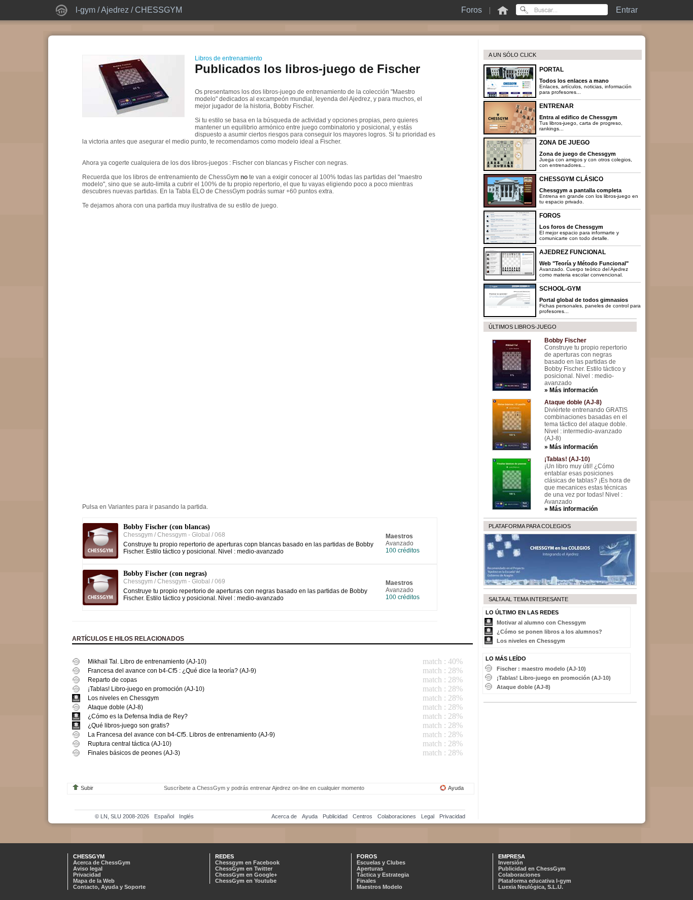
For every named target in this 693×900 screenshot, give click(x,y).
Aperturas (370, 869)
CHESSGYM (158, 10)
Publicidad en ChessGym (532, 869)
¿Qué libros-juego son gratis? (128, 725)
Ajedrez (115, 10)
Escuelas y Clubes (381, 862)
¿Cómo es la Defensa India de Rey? (138, 716)
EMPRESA (511, 856)
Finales (366, 881)
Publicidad (335, 816)
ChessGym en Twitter (243, 869)
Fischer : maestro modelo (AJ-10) (541, 669)
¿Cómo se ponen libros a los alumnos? (549, 632)
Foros (471, 10)
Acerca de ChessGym (101, 862)
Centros (362, 816)
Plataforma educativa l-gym (534, 881)
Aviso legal (87, 869)
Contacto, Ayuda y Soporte (109, 887)
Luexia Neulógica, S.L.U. (530, 887)
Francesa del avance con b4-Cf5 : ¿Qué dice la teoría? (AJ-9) (172, 670)
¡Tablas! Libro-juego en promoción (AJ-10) (146, 689)
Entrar (627, 10)
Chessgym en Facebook (247, 862)
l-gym (85, 10)
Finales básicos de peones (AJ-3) (134, 752)
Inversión (510, 862)
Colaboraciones (396, 816)
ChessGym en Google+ (246, 875)
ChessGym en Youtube (245, 881)
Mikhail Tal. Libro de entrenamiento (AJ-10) (147, 661)
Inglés (186, 816)
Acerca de (284, 816)
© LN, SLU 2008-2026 (122, 816)
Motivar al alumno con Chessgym (541, 622)
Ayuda (456, 788)
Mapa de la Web (94, 881)
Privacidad (452, 816)
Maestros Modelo (379, 887)
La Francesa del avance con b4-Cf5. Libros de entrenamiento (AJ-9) (181, 734)
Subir (87, 788)
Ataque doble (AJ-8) (115, 707)
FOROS (367, 856)
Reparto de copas (112, 679)
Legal (427, 816)
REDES (224, 856)
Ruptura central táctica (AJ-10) (129, 743)
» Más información (571, 390)
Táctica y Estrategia (383, 875)
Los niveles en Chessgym (123, 698)
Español (164, 816)
